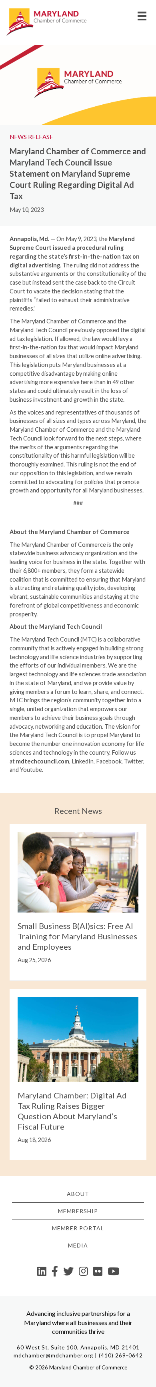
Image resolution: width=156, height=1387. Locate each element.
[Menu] (142, 16)
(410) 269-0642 (121, 1355)
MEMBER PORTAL (78, 1228)
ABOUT (78, 1193)
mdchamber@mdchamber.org (53, 1355)
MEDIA (78, 1245)
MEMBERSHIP (78, 1211)
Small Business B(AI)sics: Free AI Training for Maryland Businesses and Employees (77, 936)
